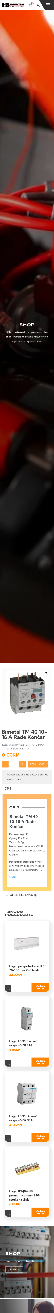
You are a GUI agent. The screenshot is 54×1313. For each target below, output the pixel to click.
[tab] (27, 789)
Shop (12, 1254)
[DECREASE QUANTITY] (5, 764)
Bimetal (18, 744)
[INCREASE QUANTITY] (22, 764)
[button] (46, 673)
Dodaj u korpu (37, 764)
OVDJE (13, 876)
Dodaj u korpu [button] (40, 987)
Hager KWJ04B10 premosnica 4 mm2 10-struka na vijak (24, 1195)
